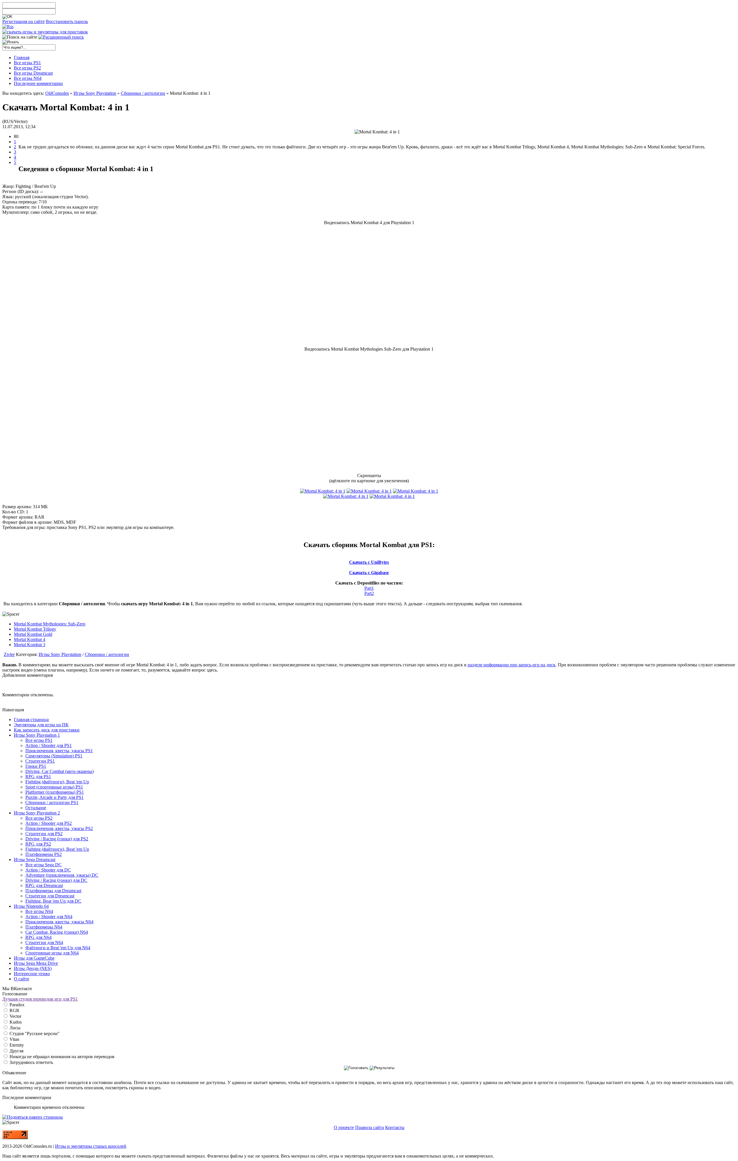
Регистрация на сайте (23, 21)
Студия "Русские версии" (34, 1033)
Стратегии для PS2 (44, 833)
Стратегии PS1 (40, 761)
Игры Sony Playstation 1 (37, 735)
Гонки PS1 (35, 766)
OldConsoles (57, 93)
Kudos (15, 1022)
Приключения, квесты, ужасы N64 (59, 921)
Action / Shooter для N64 (48, 916)
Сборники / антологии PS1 (51, 802)
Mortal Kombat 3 (29, 644)
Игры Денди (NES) (33, 968)
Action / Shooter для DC (48, 869)
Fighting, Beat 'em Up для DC (53, 901)
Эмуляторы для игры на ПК (41, 724)
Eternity (16, 1045)
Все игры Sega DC (43, 864)
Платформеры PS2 (43, 854)
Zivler (9, 654)
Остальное (35, 807)
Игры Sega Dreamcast (34, 859)
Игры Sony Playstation (95, 93)
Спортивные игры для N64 (52, 952)
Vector (14, 1016)
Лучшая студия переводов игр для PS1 (40, 999)
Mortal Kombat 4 (29, 639)
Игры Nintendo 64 (31, 906)
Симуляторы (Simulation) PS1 (53, 755)
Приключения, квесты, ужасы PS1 (59, 750)
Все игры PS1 (38, 740)
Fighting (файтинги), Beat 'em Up (57, 781)
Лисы (14, 1027)
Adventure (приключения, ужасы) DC (61, 875)
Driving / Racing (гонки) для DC (56, 880)
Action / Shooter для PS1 (48, 745)
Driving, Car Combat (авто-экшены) (59, 771)
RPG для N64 (38, 937)
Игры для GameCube (34, 958)
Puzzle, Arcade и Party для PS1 (54, 797)
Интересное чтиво (32, 973)
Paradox (16, 1004)
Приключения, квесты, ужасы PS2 (59, 828)
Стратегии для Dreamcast (49, 895)
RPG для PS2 (38, 844)
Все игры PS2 (38, 818)
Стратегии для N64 (44, 942)
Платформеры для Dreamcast (53, 890)
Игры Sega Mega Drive (36, 963)
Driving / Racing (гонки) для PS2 (56, 838)
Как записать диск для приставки (47, 729)
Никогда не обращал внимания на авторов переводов (61, 1056)
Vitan (13, 1039)
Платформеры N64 (43, 926)
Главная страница (31, 719)
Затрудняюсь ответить (30, 1062)
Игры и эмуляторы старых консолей (90, 1146)
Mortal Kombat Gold (33, 634)
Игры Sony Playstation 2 (37, 812)
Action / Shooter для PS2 (48, 823)
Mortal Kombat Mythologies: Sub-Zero (49, 623)
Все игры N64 (39, 911)
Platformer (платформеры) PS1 (54, 792)
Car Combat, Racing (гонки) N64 (56, 932)
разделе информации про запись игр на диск (512, 664)
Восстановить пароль (67, 21)
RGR (13, 1010)
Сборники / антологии (143, 93)
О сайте (21, 978)
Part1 (369, 588)
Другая (15, 1050)
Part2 (369, 593)
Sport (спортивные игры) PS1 (54, 786)
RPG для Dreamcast (44, 885)
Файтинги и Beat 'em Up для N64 (57, 947)
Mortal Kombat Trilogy (35, 629)
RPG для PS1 (38, 776)
